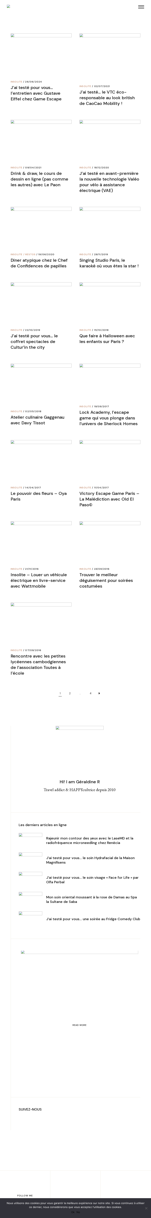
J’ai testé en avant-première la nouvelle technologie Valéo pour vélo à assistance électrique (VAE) (109, 182)
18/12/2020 (101, 167)
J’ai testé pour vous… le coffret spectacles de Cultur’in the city (34, 341)
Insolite (17, 81)
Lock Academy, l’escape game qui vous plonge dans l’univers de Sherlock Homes (108, 417)
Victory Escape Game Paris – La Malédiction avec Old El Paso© (109, 499)
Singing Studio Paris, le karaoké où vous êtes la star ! (109, 263)
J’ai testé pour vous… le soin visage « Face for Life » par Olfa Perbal (92, 879)
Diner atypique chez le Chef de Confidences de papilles (39, 263)
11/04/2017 (101, 487)
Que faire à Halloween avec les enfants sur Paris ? (107, 338)
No (78, 1212)
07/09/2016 (33, 650)
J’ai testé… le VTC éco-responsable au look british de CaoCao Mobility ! (107, 97)
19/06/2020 (46, 254)
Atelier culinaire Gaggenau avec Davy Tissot (37, 420)
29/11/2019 (101, 254)
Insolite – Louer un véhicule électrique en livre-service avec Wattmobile (39, 580)
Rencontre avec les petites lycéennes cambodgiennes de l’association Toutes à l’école (38, 664)
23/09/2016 (102, 568)
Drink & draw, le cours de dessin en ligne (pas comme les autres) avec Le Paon (39, 179)
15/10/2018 (101, 330)
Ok (73, 1212)
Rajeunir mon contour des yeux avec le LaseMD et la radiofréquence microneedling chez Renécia (89, 840)
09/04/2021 (33, 167)
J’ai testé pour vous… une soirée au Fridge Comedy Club (93, 919)
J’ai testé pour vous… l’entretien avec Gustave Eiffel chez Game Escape (36, 93)
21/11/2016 (32, 568)
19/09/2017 (101, 406)
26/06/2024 (33, 81)
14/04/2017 (33, 487)
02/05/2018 (33, 411)
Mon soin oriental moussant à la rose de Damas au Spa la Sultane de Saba (91, 899)
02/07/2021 (102, 86)
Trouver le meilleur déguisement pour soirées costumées (106, 580)
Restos (30, 254)
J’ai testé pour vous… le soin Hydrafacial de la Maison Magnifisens (90, 860)
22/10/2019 (32, 330)
